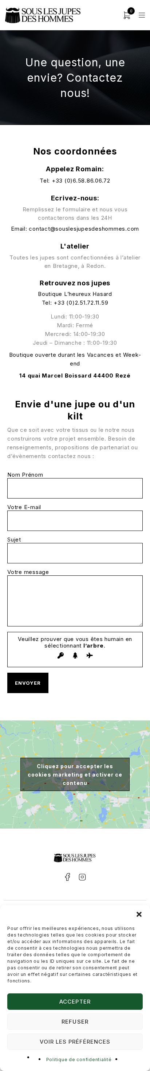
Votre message (28, 572)
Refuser (75, 1021)
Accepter (74, 1001)
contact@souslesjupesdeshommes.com (84, 228)
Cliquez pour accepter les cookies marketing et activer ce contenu (75, 774)
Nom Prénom (25, 475)
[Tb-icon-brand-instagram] (82, 877)
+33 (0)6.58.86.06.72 (81, 180)
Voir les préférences (75, 1041)
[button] (139, 914)
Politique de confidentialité (79, 1059)
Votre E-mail (24, 507)
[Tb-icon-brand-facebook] (67, 877)
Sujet (14, 539)
